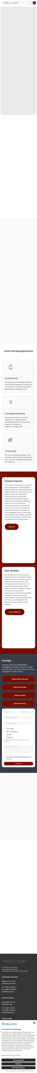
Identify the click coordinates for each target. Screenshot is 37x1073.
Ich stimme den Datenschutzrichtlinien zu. (19, 758)
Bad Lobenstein (12, 732)
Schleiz (9, 734)
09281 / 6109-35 (10, 1008)
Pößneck (10, 737)
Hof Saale (10, 729)
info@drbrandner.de (8, 991)
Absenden (18, 763)
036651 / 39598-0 (10, 987)
